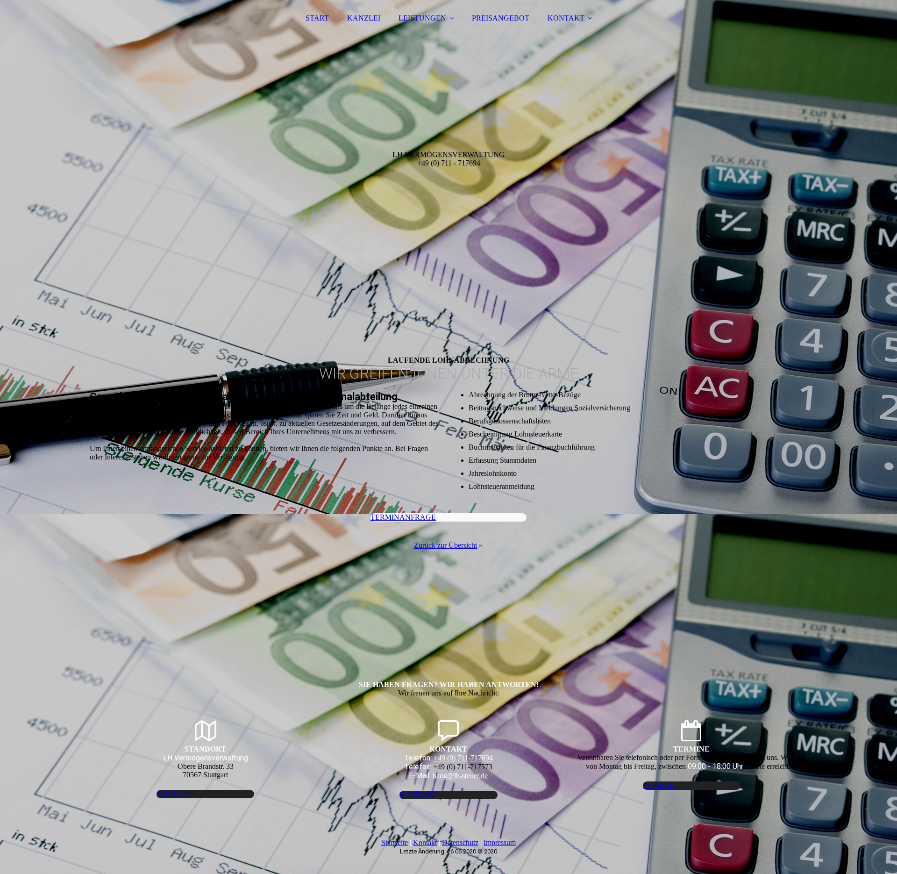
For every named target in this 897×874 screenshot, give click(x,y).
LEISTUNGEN (422, 18)
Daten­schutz (460, 842)
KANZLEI (363, 18)
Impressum (500, 842)
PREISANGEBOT (500, 18)
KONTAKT (566, 18)
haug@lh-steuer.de (460, 776)
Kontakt (425, 842)
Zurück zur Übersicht (445, 545)
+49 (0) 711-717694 (463, 758)
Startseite (394, 842)
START (317, 18)
